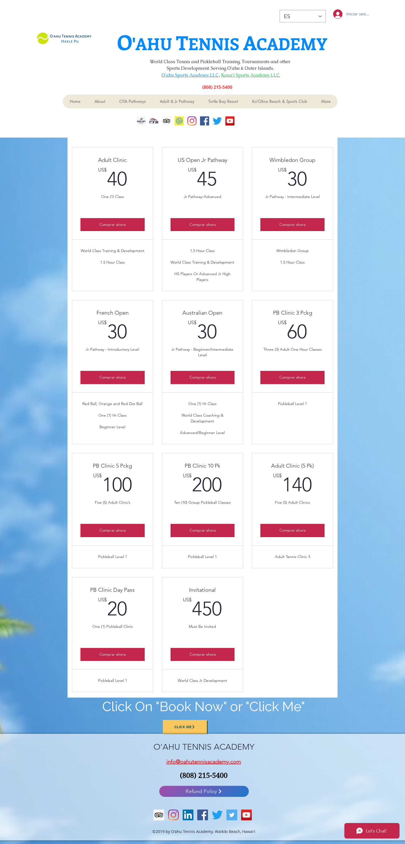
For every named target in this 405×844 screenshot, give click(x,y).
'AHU (154, 43)
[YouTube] (229, 120)
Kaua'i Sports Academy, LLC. (250, 75)
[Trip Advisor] (166, 120)
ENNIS (215, 43)
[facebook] (204, 120)
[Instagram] (191, 120)
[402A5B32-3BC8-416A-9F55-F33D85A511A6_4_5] (153, 120)
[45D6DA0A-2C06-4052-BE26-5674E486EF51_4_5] (179, 120)
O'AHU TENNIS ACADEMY (203, 747)
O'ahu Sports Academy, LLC (189, 75)
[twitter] (217, 120)
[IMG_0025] (141, 120)
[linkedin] (188, 815)
